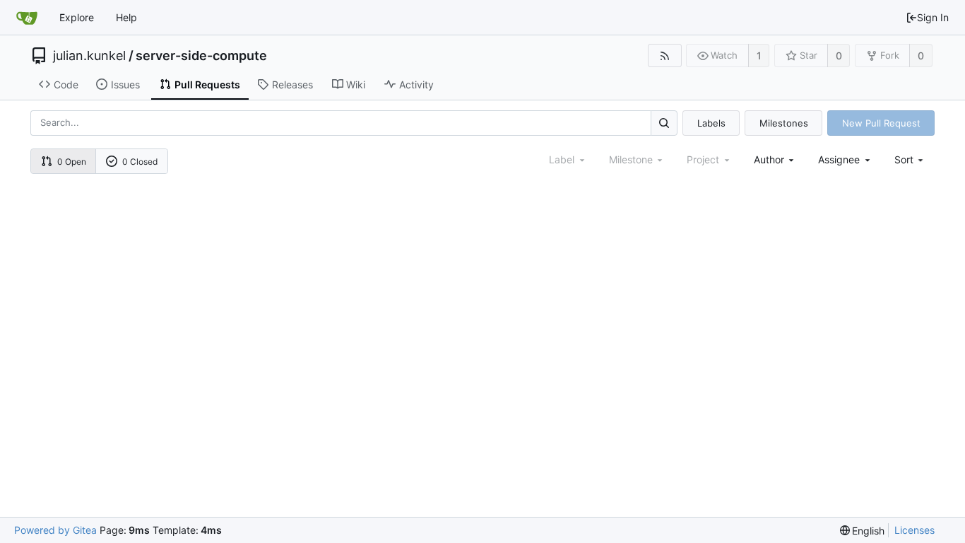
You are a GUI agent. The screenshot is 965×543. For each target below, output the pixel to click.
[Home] (27, 17)
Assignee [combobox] (839, 159)
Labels (711, 123)
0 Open (71, 161)
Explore (76, 17)
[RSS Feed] (664, 55)
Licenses (914, 530)
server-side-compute (201, 56)
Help (126, 17)
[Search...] (664, 122)
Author (769, 159)
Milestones (783, 123)
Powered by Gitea (55, 530)
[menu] (910, 159)
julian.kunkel (89, 56)
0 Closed (140, 161)
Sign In (933, 17)
